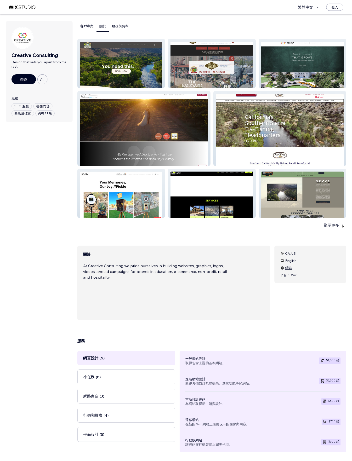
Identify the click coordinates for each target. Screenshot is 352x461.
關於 (102, 26)
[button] (121, 63)
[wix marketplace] (22, 7)
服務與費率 (120, 26)
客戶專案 (87, 26)
